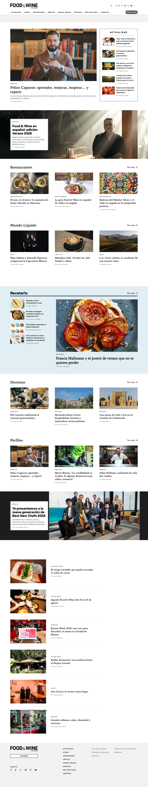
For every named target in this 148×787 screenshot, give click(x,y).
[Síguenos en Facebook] (116, 6)
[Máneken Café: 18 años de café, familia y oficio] (74, 241)
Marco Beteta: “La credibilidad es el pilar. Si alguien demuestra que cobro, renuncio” (73, 476)
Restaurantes (16, 196)
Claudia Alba (57, 576)
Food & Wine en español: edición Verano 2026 (25, 129)
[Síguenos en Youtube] (131, 6)
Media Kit (118, 752)
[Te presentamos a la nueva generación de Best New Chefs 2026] (74, 515)
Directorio (95, 756)
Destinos (78, 12)
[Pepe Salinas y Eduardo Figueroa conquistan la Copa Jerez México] (29, 241)
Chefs (53, 688)
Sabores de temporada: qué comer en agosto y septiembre (125, 90)
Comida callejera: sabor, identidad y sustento (70, 722)
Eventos (54, 625)
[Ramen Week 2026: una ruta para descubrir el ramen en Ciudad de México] (28, 631)
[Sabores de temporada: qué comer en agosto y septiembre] (108, 90)
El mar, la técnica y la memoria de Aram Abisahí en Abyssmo (29, 201)
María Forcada (19, 147)
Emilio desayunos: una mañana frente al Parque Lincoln (71, 661)
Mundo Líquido (64, 12)
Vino (12, 254)
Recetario (60, 354)
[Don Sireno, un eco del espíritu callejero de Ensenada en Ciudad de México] (108, 66)
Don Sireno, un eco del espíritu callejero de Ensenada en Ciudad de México (125, 65)
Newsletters (131, 12)
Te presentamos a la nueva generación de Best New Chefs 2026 (28, 512)
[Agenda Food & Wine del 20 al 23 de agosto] (28, 601)
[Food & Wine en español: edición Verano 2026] (74, 134)
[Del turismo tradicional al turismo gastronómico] (108, 54)
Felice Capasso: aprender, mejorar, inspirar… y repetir (49, 89)
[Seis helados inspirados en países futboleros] (17, 328)
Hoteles (58, 411)
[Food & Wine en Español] (24, 5)
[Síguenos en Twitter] (122, 6)
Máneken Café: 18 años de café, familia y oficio (72, 259)
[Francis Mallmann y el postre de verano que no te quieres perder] (97, 325)
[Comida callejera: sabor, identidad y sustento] (28, 722)
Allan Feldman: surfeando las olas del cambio (118, 474)
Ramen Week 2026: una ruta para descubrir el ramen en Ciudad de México (69, 631)
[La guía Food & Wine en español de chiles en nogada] (74, 183)
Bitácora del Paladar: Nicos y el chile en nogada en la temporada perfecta (117, 203)
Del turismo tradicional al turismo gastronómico (125, 53)
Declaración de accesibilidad (125, 749)
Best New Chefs (91, 12)
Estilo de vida (57, 566)
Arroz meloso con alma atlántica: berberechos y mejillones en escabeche (35, 337)
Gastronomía (39, 12)
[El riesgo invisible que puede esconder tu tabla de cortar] (28, 571)
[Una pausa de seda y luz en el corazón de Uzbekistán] (118, 398)
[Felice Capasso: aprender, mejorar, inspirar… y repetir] (53, 55)
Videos (27, 12)
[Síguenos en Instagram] (128, 6)
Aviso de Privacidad (99, 749)
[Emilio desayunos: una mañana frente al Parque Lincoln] (28, 661)
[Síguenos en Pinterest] (125, 6)
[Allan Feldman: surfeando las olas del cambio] (118, 456)
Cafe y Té (58, 254)
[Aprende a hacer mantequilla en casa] (17, 304)
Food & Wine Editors (125, 46)
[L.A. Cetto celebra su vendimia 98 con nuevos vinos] (118, 241)
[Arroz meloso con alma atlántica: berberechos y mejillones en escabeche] (17, 339)
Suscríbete (24, 756)
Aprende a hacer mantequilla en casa (34, 301)
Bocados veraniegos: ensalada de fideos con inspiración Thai (35, 313)
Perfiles (51, 12)
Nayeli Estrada (123, 71)
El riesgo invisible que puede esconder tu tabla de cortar (72, 571)
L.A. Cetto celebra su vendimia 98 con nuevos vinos (118, 259)
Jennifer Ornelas (18, 206)
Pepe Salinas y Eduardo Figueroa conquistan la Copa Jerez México (28, 259)
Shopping (105, 12)
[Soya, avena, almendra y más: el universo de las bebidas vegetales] (108, 41)
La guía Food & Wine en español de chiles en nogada (73, 201)
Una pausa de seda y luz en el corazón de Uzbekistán (116, 416)
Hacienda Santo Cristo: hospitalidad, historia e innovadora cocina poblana (70, 418)
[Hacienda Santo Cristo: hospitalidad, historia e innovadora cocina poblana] (74, 398)
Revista (15, 122)
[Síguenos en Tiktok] (119, 6)
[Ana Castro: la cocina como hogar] (28, 691)
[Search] (111, 5)
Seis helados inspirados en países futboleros (36, 325)
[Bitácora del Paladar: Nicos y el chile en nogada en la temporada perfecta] (118, 183)
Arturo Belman (17, 101)
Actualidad (16, 12)
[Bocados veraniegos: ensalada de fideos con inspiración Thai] (17, 315)
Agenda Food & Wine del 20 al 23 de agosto (71, 601)
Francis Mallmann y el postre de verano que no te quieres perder (95, 360)
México (15, 504)
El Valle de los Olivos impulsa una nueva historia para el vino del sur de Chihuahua (125, 77)
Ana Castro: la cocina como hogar (69, 691)
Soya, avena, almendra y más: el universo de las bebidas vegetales (125, 41)
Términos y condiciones (100, 752)
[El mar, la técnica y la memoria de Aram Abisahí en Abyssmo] (29, 183)
